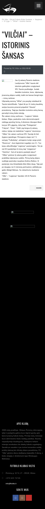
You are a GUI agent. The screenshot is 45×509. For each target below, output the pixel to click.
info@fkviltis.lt (11, 484)
